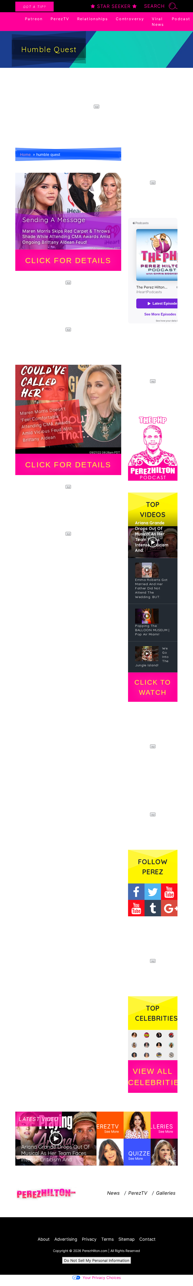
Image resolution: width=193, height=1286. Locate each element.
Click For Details (68, 260)
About (44, 1239)
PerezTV (60, 18)
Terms (107, 1239)
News (113, 1193)
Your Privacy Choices (102, 1277)
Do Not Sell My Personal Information (96, 1260)
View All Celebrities (152, 1077)
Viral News (158, 21)
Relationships (92, 18)
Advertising (65, 1239)
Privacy (89, 1239)
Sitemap (126, 1239)
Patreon (34, 18)
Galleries (165, 1193)
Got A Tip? (34, 7)
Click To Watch (152, 687)
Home (25, 154)
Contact (147, 1239)
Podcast (181, 18)
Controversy (130, 18)
